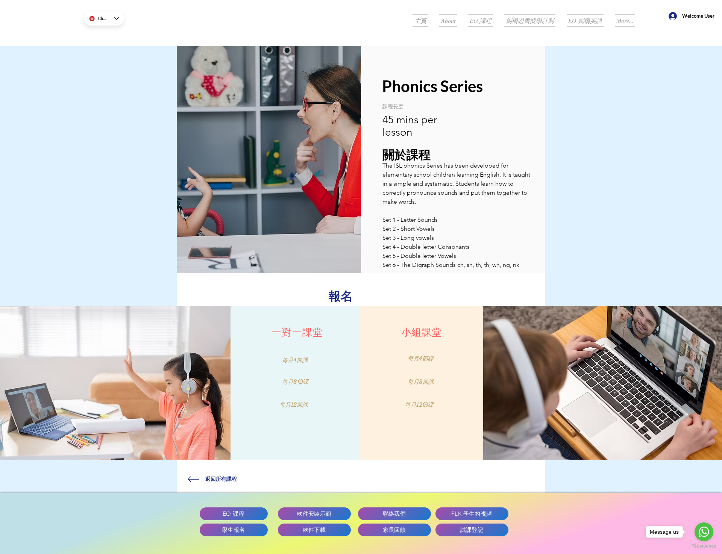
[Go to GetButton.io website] (704, 546)
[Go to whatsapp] (704, 531)
